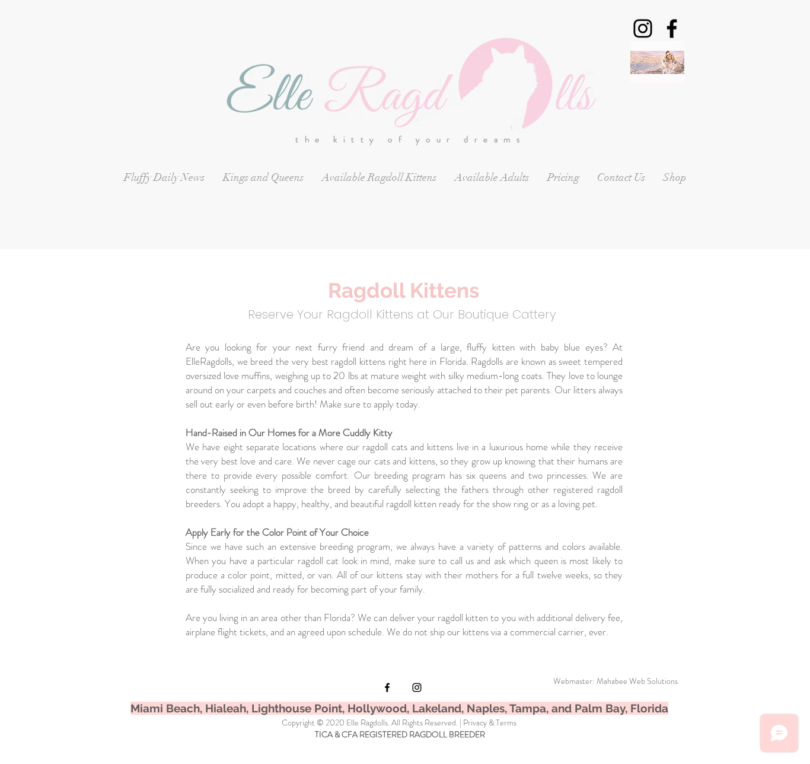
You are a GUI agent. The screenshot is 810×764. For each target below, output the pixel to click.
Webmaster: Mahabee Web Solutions (615, 681)
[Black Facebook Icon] (671, 28)
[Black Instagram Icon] (642, 28)
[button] (262, 177)
